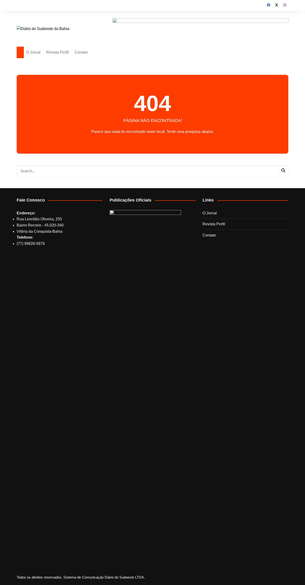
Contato (81, 52)
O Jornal (33, 52)
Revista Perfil (57, 52)
